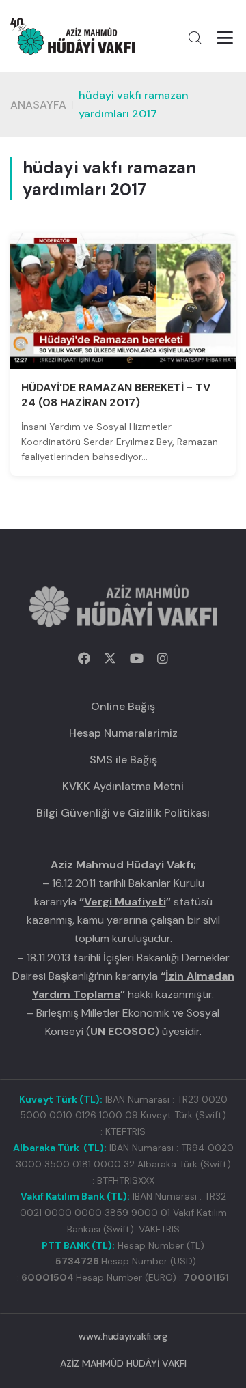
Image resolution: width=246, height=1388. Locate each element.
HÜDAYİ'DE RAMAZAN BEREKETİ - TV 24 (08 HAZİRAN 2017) (115, 395)
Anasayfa (38, 105)
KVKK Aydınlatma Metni (123, 786)
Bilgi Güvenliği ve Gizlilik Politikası (123, 813)
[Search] (195, 37)
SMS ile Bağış (123, 759)
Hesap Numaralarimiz (123, 733)
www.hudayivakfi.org (123, 1336)
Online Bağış (123, 706)
